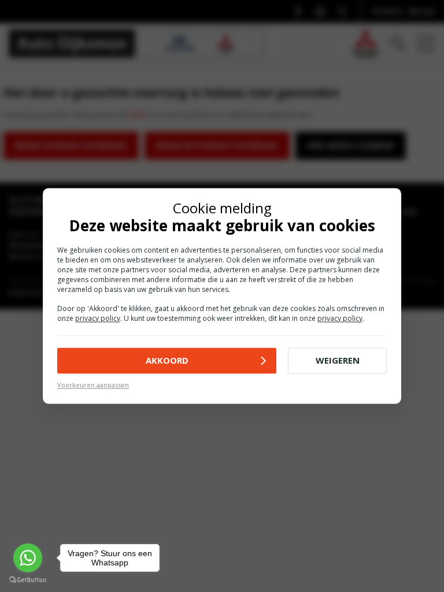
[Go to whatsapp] (27, 557)
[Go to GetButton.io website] (27, 580)
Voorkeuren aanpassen (93, 384)
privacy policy (97, 318)
